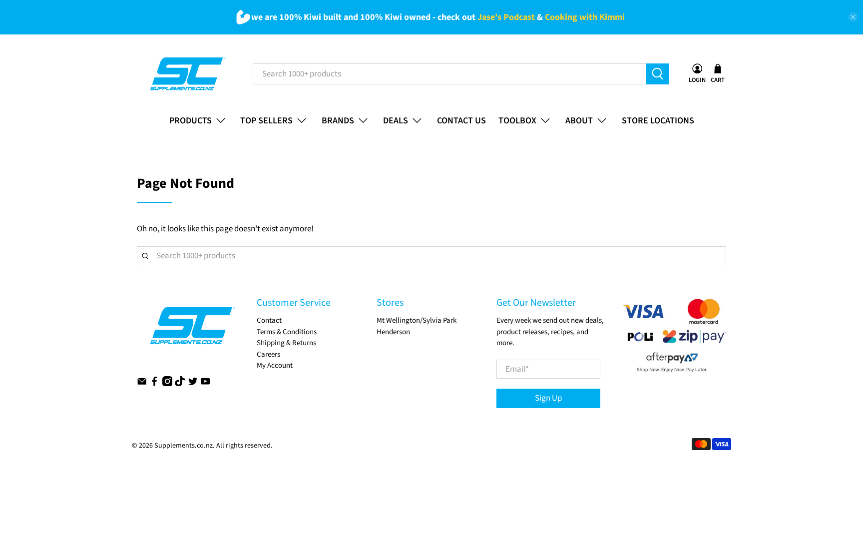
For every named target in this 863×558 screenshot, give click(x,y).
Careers (268, 354)
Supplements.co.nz (183, 446)
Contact (269, 320)
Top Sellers (266, 120)
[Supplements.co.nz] (187, 74)
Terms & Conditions (287, 332)
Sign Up (548, 398)
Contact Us (461, 120)
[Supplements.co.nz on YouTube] (205, 384)
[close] (853, 17)
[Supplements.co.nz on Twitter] (193, 384)
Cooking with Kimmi (585, 17)
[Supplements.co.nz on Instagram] (167, 384)
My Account (275, 365)
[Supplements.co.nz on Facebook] (154, 384)
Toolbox (517, 120)
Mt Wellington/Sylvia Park (416, 320)
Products (190, 120)
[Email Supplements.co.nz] (142, 384)
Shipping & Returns (286, 343)
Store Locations (658, 120)
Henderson (393, 332)
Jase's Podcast (506, 17)
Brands (338, 120)
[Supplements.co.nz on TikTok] (180, 384)
